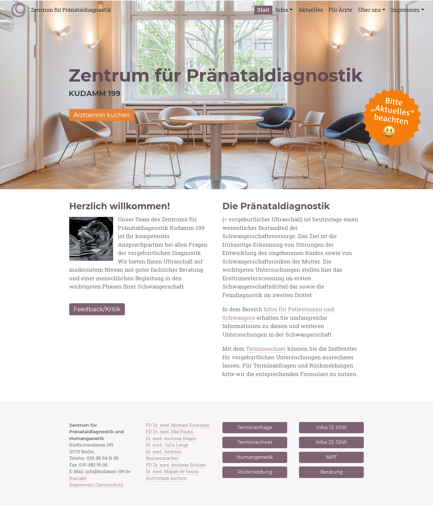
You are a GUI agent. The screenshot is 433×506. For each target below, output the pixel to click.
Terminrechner (266, 348)
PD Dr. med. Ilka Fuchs (169, 431)
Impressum (405, 10)
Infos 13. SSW (331, 427)
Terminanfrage (254, 427)
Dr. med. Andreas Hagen (171, 438)
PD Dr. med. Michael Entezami (178, 425)
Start (263, 10)
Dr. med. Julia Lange (167, 445)
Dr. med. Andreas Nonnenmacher (164, 455)
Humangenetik (255, 457)
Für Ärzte (340, 10)
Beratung (331, 472)
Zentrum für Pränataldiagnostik (71, 10)
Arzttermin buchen (102, 114)
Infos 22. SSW (331, 442)
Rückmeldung (255, 472)
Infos (281, 10)
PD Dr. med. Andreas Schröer (176, 465)
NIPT (331, 457)
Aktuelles (310, 10)
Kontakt (77, 478)
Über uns (369, 10)
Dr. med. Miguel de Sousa (172, 471)
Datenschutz (109, 485)
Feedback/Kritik (97, 309)
